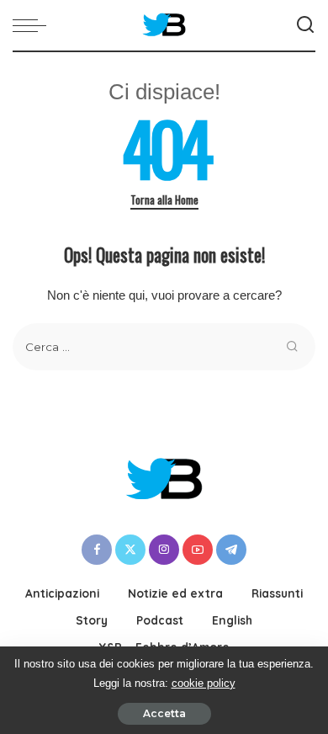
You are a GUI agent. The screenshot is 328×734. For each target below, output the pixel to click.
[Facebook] (97, 550)
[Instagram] (164, 550)
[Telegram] (231, 550)
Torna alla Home (164, 200)
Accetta (164, 713)
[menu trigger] (34, 25)
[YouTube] (198, 550)
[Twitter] (130, 550)
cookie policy (203, 683)
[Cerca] (305, 25)
